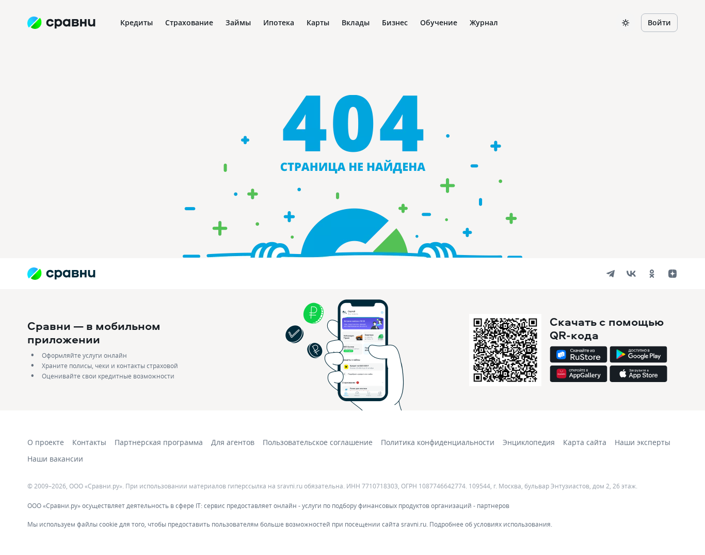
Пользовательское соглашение (318, 442)
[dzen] (672, 273)
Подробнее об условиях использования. (490, 524)
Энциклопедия (529, 442)
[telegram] (610, 273)
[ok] (652, 273)
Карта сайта (584, 442)
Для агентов (232, 442)
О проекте (45, 442)
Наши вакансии (55, 459)
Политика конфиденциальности (437, 442)
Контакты (89, 442)
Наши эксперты (642, 442)
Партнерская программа (159, 442)
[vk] (631, 273)
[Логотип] (61, 273)
